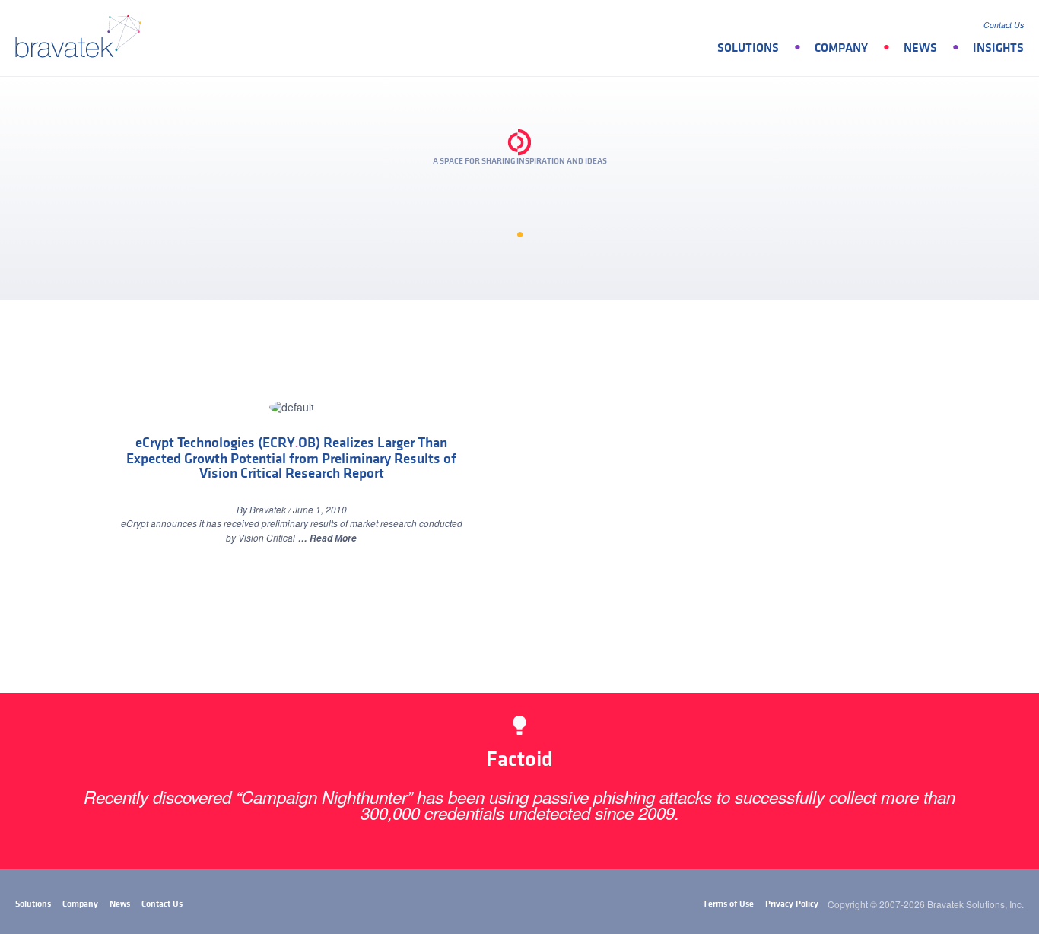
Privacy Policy (791, 904)
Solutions (748, 48)
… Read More (327, 538)
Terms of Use (728, 904)
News (920, 48)
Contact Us (1003, 24)
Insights (998, 48)
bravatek (81, 38)
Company (841, 48)
